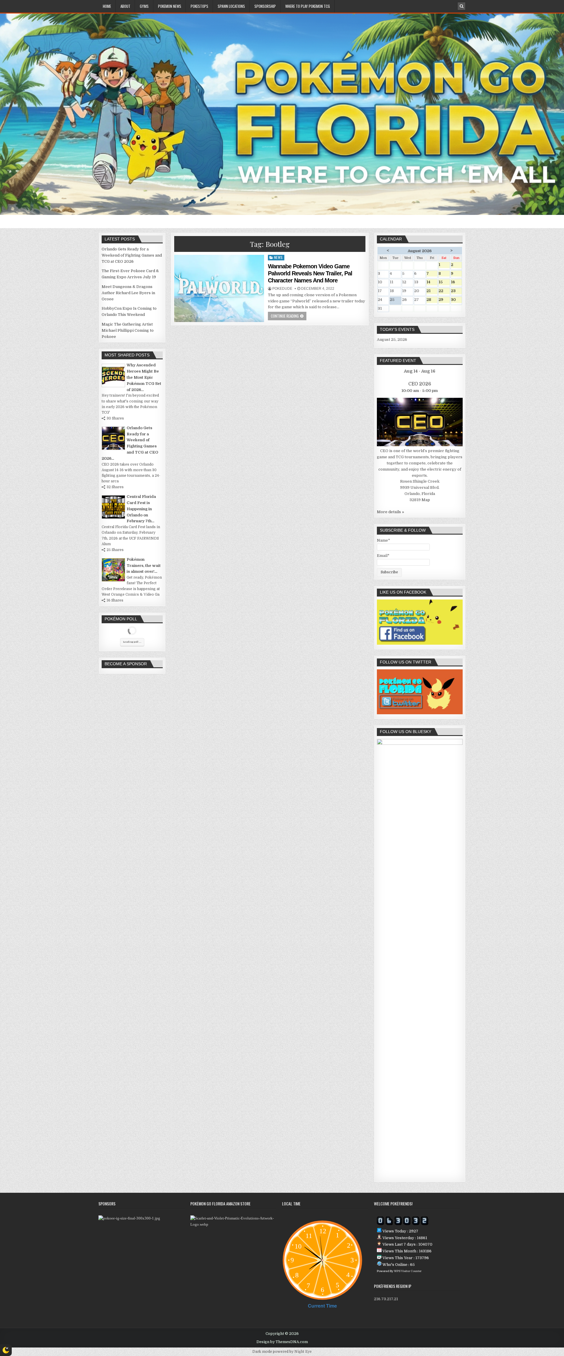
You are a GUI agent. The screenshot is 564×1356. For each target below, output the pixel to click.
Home (107, 6)
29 (444, 300)
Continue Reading (285, 316)
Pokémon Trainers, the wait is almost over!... (144, 565)
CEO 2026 (419, 384)
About (125, 6)
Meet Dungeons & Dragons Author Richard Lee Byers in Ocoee (128, 292)
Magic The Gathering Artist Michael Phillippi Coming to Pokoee (128, 330)
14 (432, 282)
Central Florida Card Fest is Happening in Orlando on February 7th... (141, 508)
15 (444, 282)
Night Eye (303, 1352)
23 (456, 291)
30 (456, 300)
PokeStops (199, 6)
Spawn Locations (231, 6)
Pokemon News (169, 6)
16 (456, 282)
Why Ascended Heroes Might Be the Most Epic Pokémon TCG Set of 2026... (144, 377)
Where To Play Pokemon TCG (307, 6)
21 (432, 291)
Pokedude (282, 288)
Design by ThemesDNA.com (282, 1342)
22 (444, 291)
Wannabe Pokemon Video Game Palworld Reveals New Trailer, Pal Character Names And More (310, 273)
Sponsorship (265, 6)
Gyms (144, 6)
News (278, 257)
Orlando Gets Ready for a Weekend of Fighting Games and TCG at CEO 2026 (132, 255)
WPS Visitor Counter (408, 1271)
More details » (390, 512)
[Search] (461, 6)
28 (432, 300)
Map (426, 500)
